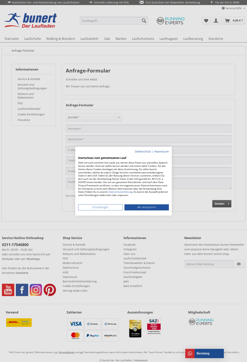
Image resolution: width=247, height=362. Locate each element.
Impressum (161, 151)
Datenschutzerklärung (120, 192)
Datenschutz (143, 151)
